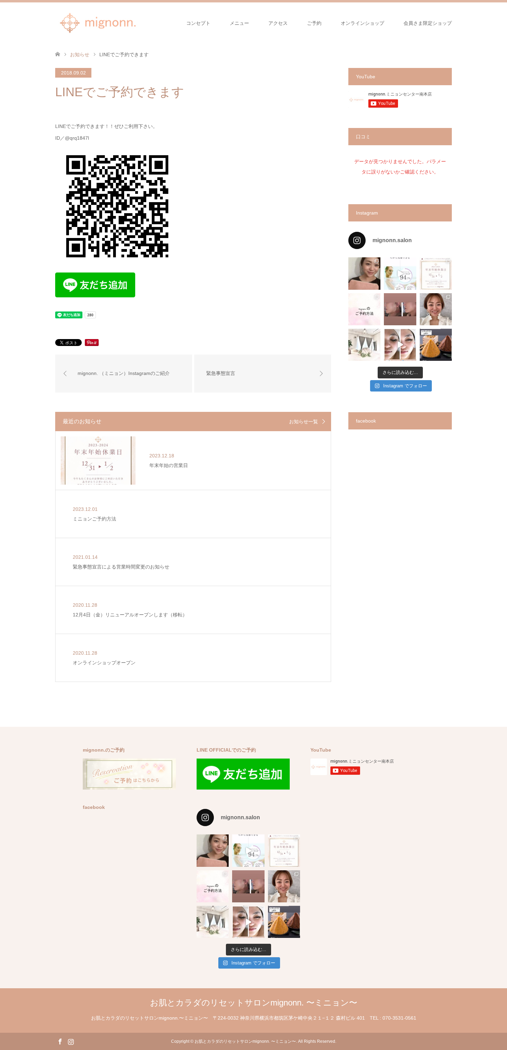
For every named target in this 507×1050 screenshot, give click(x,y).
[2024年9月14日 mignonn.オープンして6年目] (364, 273)
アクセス (278, 23)
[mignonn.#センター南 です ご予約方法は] (364, 309)
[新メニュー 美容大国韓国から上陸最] (400, 345)
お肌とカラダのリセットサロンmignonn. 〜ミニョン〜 (253, 1002)
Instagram (71, 1041)
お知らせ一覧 (303, 421)
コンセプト (198, 23)
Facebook (60, 1041)
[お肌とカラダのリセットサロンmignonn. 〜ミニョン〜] (98, 22)
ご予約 (314, 23)
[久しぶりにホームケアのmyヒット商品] (400, 273)
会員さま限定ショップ (428, 23)
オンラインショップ (362, 23)
